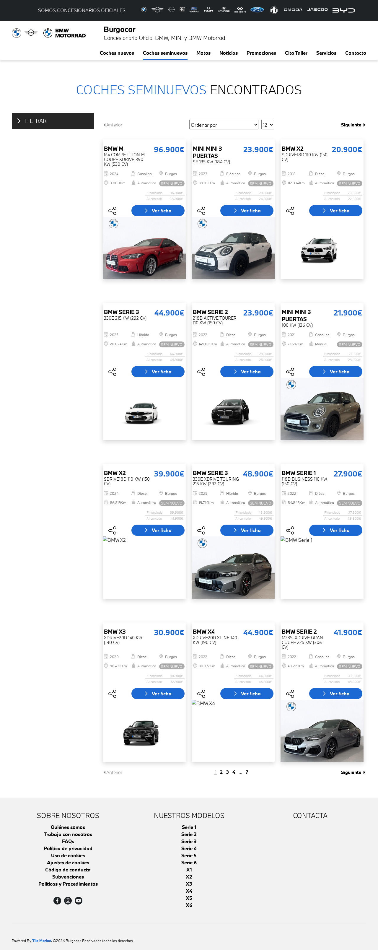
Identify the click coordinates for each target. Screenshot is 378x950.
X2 (189, 876)
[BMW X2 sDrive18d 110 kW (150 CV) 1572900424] (322, 248)
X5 (189, 898)
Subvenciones (68, 876)
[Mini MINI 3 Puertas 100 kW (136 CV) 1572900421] (322, 409)
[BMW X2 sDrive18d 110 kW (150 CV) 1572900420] (144, 567)
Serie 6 (189, 862)
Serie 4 (189, 848)
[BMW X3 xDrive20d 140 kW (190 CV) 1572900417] (144, 731)
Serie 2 (189, 834)
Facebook (57, 901)
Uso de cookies (68, 855)
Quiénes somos (68, 827)
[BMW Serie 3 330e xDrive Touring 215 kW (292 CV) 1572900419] (233, 567)
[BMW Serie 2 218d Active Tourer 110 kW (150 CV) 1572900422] (233, 409)
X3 (189, 884)
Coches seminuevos (165, 53)
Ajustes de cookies (68, 862)
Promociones (261, 53)
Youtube (78, 901)
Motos (203, 53)
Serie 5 (189, 855)
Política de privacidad (68, 848)
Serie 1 (189, 827)
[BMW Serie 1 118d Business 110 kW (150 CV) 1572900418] (322, 567)
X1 (189, 869)
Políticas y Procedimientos (68, 884)
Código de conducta (68, 869)
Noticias (228, 53)
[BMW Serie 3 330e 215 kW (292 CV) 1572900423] (144, 409)
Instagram (68, 901)
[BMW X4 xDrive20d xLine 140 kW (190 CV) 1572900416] (233, 731)
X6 (189, 905)
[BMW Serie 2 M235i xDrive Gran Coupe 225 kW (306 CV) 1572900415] (322, 731)
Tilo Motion (41, 940)
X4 (189, 891)
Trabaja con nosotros (68, 834)
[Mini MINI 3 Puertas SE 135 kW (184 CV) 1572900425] (233, 248)
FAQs (68, 841)
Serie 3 (189, 841)
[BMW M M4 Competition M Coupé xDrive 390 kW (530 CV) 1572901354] (144, 248)
